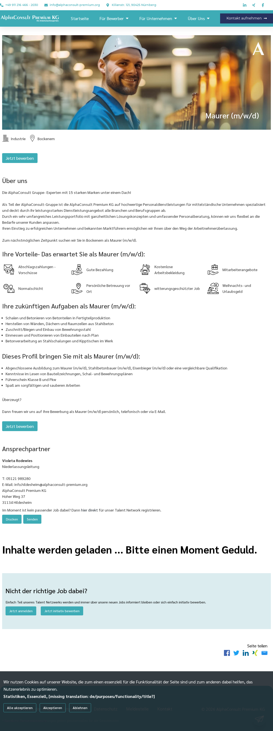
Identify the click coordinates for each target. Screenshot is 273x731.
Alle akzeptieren (20, 707)
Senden (32, 519)
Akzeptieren (52, 707)
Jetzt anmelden (21, 611)
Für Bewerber (111, 18)
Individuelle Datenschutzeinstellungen (25, 720)
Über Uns (196, 18)
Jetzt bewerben (20, 158)
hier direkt (90, 509)
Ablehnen (80, 707)
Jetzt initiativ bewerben (62, 611)
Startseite (80, 18)
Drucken (12, 519)
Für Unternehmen (155, 18)
